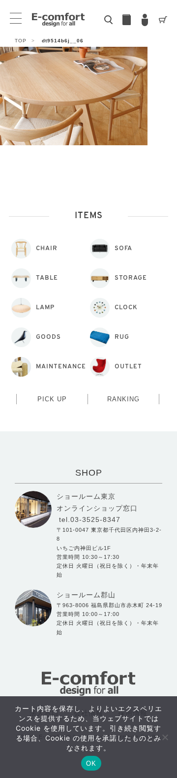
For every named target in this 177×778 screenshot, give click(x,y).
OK (91, 763)
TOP (25, 40)
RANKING (123, 399)
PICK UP (52, 399)
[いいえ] (165, 737)
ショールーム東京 (86, 496)
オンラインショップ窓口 (97, 508)
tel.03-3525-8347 (89, 519)
